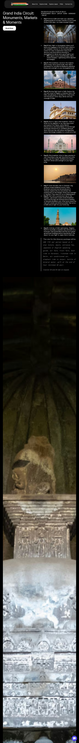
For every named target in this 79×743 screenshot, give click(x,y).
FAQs (61, 4)
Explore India (43, 4)
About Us (35, 4)
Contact (67, 4)
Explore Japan (53, 4)
